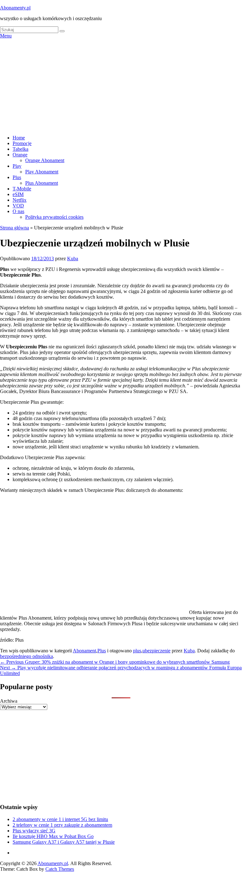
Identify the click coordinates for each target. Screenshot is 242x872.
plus (137, 650)
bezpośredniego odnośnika (26, 656)
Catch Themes (59, 869)
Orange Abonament (44, 160)
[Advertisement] (121, 86)
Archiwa (8, 701)
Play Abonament (41, 171)
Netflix (19, 200)
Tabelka (20, 149)
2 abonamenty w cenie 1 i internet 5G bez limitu (60, 819)
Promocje (22, 143)
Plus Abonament (41, 183)
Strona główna (14, 227)
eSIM (18, 194)
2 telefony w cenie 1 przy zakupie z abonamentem (62, 825)
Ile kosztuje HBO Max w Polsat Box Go (53, 836)
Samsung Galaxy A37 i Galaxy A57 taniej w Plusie (64, 842)
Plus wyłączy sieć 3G (34, 830)
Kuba (72, 258)
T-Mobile (22, 188)
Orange (20, 154)
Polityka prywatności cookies (54, 217)
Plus (17, 177)
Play (17, 166)
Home (19, 137)
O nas (18, 211)
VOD (18, 205)
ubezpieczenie (156, 650)
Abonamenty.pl (15, 7)
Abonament (84, 650)
